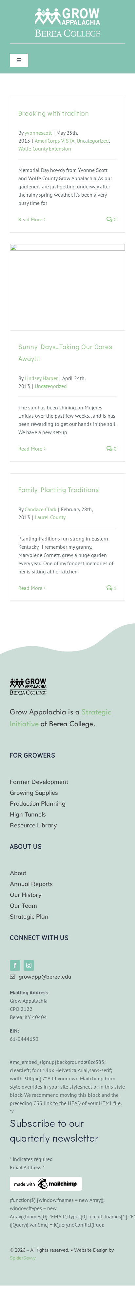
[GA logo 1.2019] (28, 681)
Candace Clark (40, 509)
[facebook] (15, 965)
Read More (30, 219)
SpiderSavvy (23, 1258)
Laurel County (50, 517)
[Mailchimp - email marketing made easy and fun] (46, 1180)
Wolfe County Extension (44, 148)
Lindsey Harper (41, 378)
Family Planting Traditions (58, 489)
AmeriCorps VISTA (54, 140)
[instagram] (29, 965)
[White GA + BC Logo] (67, 11)
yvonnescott (38, 132)
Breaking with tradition (53, 113)
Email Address (27, 1167)
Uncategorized (93, 140)
